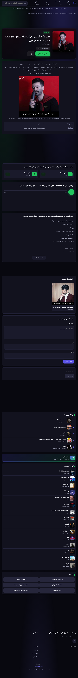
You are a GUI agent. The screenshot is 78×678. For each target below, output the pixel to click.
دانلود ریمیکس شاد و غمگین (21, 590)
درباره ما (36, 651)
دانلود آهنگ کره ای (57, 585)
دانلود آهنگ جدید (58, 3)
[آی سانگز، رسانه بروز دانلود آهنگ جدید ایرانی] (74, 3)
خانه (75, 13)
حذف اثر (36, 657)
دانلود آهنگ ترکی (57, 590)
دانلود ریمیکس (47, 3)
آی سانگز (68, 3)
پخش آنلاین (41, 54)
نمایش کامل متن (39, 258)
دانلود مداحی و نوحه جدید (21, 585)
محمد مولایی (69, 376)
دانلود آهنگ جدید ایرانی (66, 13)
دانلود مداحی (37, 3)
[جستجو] (25, 3)
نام (73, 343)
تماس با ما (35, 654)
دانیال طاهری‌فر (39, 666)
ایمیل (72, 352)
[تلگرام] (74, 641)
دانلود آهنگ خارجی (21, 580)
